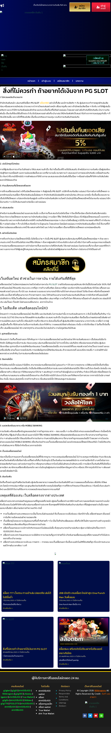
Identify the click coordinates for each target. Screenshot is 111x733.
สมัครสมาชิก (63, 81)
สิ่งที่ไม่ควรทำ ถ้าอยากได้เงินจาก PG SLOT (25, 649)
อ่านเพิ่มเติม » (8, 608)
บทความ (79, 81)
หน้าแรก (31, 81)
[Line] (101, 715)
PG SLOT (53, 284)
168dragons (100, 690)
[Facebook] (85, 715)
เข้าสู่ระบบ (46, 81)
